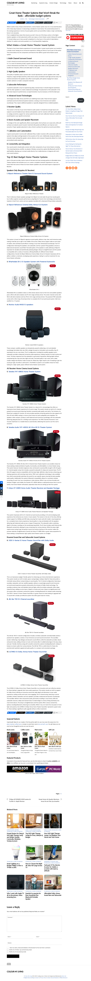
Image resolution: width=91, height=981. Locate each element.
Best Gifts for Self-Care (55, 746)
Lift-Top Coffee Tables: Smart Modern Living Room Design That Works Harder (74, 111)
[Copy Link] (1, 493)
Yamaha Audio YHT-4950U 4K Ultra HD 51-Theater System (30, 427)
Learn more (68, 30)
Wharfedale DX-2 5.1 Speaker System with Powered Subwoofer (32, 262)
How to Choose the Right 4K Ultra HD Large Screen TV (34, 865)
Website (10, 943)
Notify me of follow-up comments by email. (20, 950)
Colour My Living (28, 976)
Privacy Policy (43, 977)
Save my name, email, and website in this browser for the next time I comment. (30, 947)
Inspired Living (43, 3)
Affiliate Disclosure (63, 977)
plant (8, 724)
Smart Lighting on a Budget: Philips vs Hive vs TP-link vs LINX (15, 865)
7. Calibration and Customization (72, 71)
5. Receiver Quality (73, 65)
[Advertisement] (75, 192)
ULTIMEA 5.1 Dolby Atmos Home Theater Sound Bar (28, 652)
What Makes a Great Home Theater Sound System (74, 50)
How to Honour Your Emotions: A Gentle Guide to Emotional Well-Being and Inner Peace (74, 151)
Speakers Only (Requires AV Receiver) (75, 83)
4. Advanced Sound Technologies (73, 62)
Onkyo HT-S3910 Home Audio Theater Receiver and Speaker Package (34, 488)
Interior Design (53, 3)
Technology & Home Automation (36, 19)
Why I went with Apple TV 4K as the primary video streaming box (15, 895)
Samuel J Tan (23, 19)
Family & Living (29, 830)
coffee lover (18, 724)
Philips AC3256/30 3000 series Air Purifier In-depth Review (20, 800)
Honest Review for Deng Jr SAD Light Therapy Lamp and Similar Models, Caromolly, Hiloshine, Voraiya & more (15, 837)
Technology (63, 3)
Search (67, 97)
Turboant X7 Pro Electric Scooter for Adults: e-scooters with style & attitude (52, 868)
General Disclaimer (55, 977)
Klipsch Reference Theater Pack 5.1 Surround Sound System (30, 174)
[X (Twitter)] (1, 485)
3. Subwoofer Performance (75, 59)
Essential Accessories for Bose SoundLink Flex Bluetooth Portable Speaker (33, 896)
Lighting (17, 830)
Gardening (34, 3)
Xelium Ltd (64, 976)
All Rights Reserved (28, 977)
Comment (10, 917)
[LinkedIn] (1, 488)
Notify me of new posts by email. (17, 952)
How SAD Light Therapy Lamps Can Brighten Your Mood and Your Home (52, 835)
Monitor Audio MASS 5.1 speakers (21, 305)
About (75, 3)
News (69, 3)
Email (38, 936)
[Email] (1, 491)
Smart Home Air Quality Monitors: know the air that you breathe (49, 800)
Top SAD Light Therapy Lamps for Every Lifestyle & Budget (34, 835)
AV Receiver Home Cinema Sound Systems (75, 86)
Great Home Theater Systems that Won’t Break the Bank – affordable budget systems (34, 14)
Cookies (48, 977)
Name (9, 936)
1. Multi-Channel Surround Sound (74, 55)
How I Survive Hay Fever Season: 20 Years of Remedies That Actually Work (75, 118)
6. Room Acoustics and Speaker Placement (74, 67)
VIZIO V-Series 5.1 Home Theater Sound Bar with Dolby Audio (31, 540)
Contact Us (37, 977)
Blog (33, 977)
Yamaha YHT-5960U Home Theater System (25, 372)
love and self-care (43, 724)
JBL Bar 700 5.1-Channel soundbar (21, 599)
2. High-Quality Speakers (74, 57)
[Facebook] (1, 482)
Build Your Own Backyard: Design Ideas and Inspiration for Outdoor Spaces (74, 125)
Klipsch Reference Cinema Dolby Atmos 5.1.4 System (28, 205)
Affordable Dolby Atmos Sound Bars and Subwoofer (52, 894)
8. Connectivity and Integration (73, 74)
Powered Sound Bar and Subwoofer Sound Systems (75, 90)
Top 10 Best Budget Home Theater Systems (73, 78)
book (11, 724)
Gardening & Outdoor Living (51, 861)
